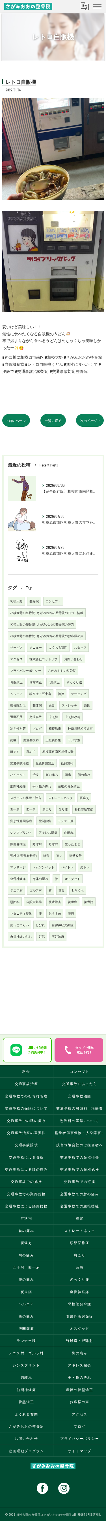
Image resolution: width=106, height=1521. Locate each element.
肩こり (47, 809)
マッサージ (18, 867)
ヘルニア (16, 693)
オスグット (72, 878)
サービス (16, 647)
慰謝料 (15, 901)
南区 (13, 740)
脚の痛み (84, 774)
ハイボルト (18, 774)
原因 (87, 705)
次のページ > (89, 420)
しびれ (40, 925)
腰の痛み (52, 774)
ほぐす (15, 751)
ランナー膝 (65, 820)
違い (59, 855)
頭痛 (68, 774)
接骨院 (88, 901)
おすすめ (55, 913)
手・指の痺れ (42, 786)
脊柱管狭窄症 (84, 809)
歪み (52, 705)
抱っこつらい (19, 925)
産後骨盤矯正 (45, 763)
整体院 (37, 705)
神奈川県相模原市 (80, 728)
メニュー (35, 647)
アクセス (16, 659)
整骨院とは (18, 705)
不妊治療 (58, 936)
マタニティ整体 (21, 913)
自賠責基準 (34, 901)
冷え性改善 (72, 716)
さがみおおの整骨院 (62, 670)
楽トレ (85, 867)
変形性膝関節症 (21, 820)
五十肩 (15, 809)
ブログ (37, 728)
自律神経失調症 (62, 925)
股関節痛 (45, 820)
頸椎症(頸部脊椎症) (23, 855)
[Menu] (97, 6)
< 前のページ (16, 420)
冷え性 (53, 716)
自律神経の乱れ (21, 936)
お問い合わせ (73, 659)
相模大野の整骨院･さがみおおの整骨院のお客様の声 (46, 635)
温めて (31, 751)
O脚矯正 (54, 682)
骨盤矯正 (16, 682)
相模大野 (16, 601)
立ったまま (72, 844)
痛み (62, 890)
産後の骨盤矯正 (69, 786)
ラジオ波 (74, 740)
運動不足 (16, 716)
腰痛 (71, 913)
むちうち (78, 890)
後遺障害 (55, 901)
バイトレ (67, 867)
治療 (36, 774)
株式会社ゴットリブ (43, 659)
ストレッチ (69, 705)
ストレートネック (60, 797)
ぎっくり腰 (74, 682)
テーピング (78, 693)
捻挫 (61, 693)
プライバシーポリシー (25, 670)
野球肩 (37, 844)
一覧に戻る (53, 420)
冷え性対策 (18, 728)
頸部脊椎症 (18, 844)
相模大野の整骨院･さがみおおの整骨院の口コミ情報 (46, 612)
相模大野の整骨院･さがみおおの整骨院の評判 (42, 624)
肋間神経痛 (18, 786)
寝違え (84, 797)
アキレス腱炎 (48, 832)
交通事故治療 (19, 763)
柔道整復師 (31, 740)
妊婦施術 (67, 763)
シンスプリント (21, 832)
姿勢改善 (75, 855)
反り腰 (63, 809)
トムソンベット (43, 867)
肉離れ (68, 832)
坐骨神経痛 (18, 878)
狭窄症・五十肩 (40, 693)
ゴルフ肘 (35, 890)
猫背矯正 (35, 682)
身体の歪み (40, 878)
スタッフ (80, 647)
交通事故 (35, 716)
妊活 (42, 936)
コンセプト (53, 601)
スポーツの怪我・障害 (25, 797)
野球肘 (53, 844)
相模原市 (55, 728)
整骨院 (34, 601)
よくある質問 (58, 647)
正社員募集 (53, 740)
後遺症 (72, 901)
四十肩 (31, 809)
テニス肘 (16, 890)
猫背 (46, 855)
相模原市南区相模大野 (57, 751)
